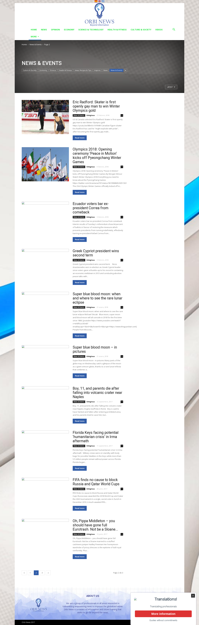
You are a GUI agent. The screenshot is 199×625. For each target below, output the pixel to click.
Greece (53, 70)
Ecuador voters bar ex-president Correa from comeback (91, 208)
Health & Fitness (117, 29)
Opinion (55, 29)
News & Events (36, 44)
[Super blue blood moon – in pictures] (45, 362)
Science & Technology (90, 29)
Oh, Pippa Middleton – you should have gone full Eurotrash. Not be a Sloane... (95, 525)
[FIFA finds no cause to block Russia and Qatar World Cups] (45, 495)
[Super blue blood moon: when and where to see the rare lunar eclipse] (45, 309)
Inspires (97, 70)
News (44, 29)
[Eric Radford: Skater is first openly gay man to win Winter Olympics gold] (45, 117)
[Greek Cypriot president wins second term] (45, 266)
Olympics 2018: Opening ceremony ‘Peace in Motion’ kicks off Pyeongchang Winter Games (97, 155)
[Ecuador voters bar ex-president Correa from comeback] (45, 219)
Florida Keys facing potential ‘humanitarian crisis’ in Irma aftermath (95, 436)
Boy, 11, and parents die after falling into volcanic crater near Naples (97, 392)
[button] (173, 29)
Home (34, 29)
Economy (69, 29)
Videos (159, 29)
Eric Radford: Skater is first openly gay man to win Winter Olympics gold (96, 106)
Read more (79, 138)
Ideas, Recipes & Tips (83, 70)
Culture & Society (141, 29)
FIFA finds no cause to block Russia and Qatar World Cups (96, 482)
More (34, 36)
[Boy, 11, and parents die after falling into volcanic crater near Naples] (45, 403)
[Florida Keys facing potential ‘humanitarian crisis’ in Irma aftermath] (45, 447)
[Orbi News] (99, 14)
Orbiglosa (90, 115)
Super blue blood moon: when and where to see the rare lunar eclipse (97, 298)
